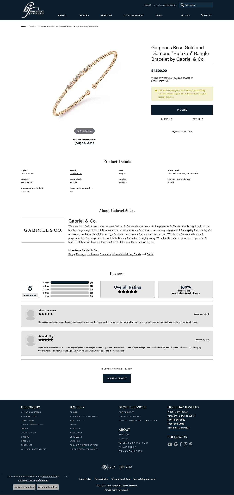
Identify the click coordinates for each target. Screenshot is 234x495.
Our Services (126, 412)
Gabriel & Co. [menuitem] (28, 432)
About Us (124, 434)
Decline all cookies (24, 487)
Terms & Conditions (130, 451)
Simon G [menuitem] (25, 440)
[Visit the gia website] (109, 467)
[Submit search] (181, 5)
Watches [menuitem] (75, 440)
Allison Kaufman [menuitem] (31, 412)
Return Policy (85, 479)
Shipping (166, 119)
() (91, 282)
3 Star (46, 289)
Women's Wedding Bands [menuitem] (84, 416)
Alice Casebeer (47, 310)
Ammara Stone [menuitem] (29, 416)
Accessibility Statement (144, 479)
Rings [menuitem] (73, 424)
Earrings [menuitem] (75, 428)
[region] (84, 83)
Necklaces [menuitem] (76, 432)
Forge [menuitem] (24, 428)
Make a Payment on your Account (138, 420)
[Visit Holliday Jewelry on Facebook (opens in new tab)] (181, 444)
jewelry (32, 26)
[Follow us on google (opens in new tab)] (176, 444)
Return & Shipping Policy (134, 442)
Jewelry (83, 15)
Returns (198, 119)
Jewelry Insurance (130, 416)
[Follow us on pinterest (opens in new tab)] (190, 444)
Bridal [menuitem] (73, 412)
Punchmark (123, 490)
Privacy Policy (127, 446)
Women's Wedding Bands (126, 254)
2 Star (46, 292)
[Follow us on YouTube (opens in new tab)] (170, 444)
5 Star (46, 282)
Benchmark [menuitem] (27, 420)
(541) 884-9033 (84, 143)
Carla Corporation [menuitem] (32, 424)
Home (23, 26)
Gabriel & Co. (76, 173)
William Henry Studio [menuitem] (33, 449)
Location (124, 438)
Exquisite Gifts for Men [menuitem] (84, 445)
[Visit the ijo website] (125, 467)
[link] (148, 5)
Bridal (62, 15)
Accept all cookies (48, 487)
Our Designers (134, 15)
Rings (71, 254)
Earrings (80, 254)
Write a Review (117, 378)
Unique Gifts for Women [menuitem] (84, 449)
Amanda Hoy (46, 336)
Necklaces (93, 254)
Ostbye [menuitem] (25, 436)
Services (106, 15)
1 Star (46, 296)
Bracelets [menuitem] (76, 436)
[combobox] (198, 5)
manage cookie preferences (33, 480)
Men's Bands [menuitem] (77, 420)
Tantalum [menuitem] (26, 445)
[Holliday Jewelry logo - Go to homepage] (39, 10)
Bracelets (105, 254)
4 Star (46, 285)
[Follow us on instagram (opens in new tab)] (185, 444)
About (159, 15)
